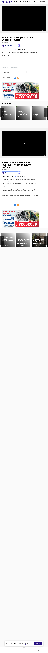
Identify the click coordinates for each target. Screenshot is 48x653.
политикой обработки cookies (24, 644)
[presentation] (2, 112)
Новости (15, 1)
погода (14, 72)
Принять (38, 643)
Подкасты (28, 1)
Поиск (43, 1)
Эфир (34, 1)
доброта (19, 199)
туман (29, 72)
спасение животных (29, 199)
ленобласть (6, 72)
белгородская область (8, 199)
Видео (22, 1)
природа (22, 72)
